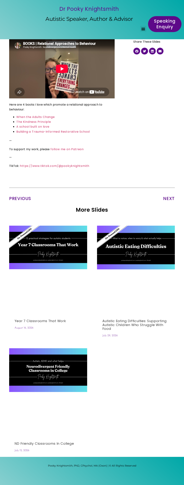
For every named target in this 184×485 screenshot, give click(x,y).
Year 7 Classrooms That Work (40, 321)
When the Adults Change (35, 117)
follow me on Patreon (67, 149)
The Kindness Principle (33, 122)
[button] (143, 29)
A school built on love (32, 127)
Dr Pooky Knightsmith (89, 9)
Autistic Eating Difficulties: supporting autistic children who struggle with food (134, 325)
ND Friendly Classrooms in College (44, 443)
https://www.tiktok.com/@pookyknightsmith (54, 166)
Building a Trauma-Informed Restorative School (53, 132)
